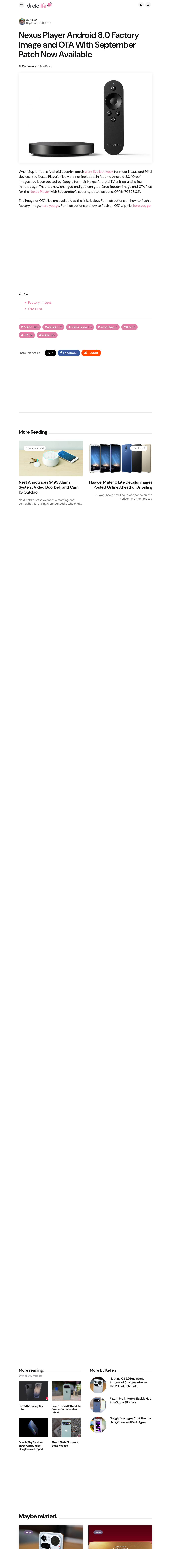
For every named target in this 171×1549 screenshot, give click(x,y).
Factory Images (40, 302)
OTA (28, 335)
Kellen (33, 20)
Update (48, 335)
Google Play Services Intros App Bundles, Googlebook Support (31, 1446)
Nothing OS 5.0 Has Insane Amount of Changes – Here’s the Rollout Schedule (128, 1382)
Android (31, 327)
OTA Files (35, 309)
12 (27, 66)
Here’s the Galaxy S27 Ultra (31, 1407)
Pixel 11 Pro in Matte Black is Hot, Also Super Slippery (130, 1400)
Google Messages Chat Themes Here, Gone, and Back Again (130, 1420)
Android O (54, 327)
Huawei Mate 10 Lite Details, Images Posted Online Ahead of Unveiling (120, 485)
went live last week (99, 171)
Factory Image (81, 327)
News (28, 1532)
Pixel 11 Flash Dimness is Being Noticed (65, 1444)
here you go (50, 205)
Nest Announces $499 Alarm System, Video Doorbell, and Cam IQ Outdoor (48, 487)
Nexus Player (39, 191)
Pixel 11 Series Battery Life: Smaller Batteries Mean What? (66, 1409)
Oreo (130, 327)
